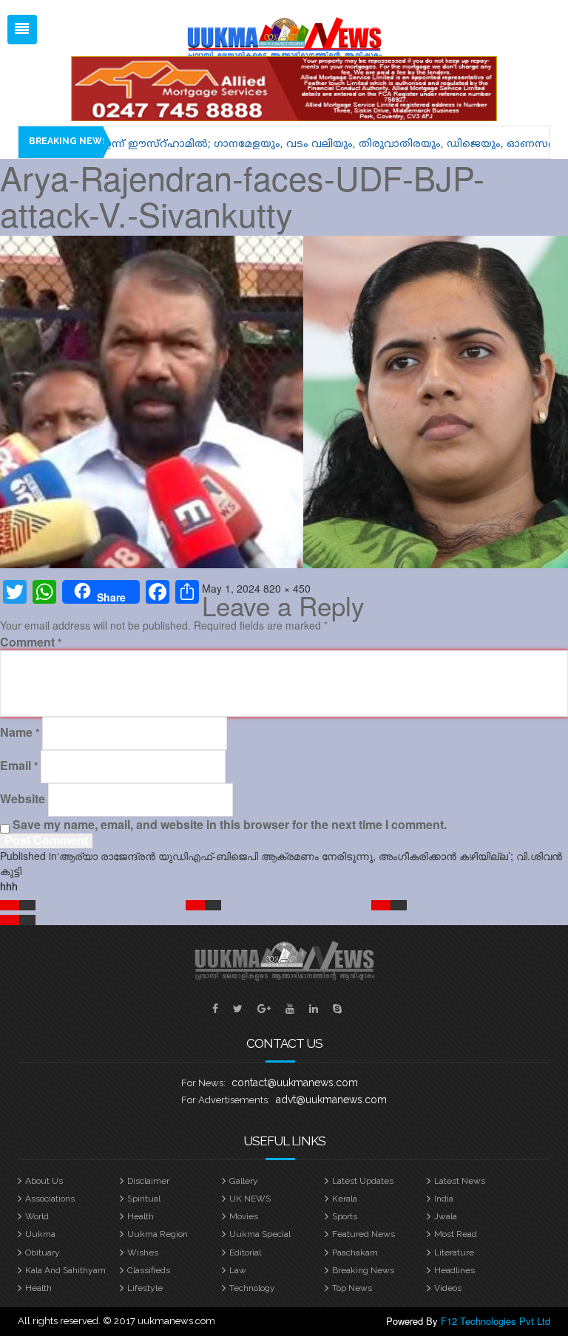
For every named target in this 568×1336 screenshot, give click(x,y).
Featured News (363, 1234)
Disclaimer (148, 1181)
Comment (30, 642)
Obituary (42, 1252)
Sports (344, 1216)
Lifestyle (145, 1288)
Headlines (454, 1270)
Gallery (243, 1181)
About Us (44, 1181)
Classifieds (148, 1270)
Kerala (344, 1198)
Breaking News (363, 1270)
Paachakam (355, 1252)
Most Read (455, 1234)
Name (19, 732)
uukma (40, 1234)
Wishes (142, 1252)
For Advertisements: (225, 1099)
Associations (50, 1198)
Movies (243, 1216)
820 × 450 (287, 588)
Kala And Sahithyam (65, 1270)
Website (22, 799)
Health (140, 1216)
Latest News (459, 1181)
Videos (448, 1288)
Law (237, 1270)
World (37, 1216)
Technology (252, 1288)
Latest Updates (362, 1181)
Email (19, 765)
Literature (454, 1252)
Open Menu (22, 29)
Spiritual (143, 1198)
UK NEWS (250, 1198)
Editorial (245, 1252)
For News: (203, 1082)
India (443, 1198)
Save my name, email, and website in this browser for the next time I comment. (230, 825)
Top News (352, 1288)
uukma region (157, 1234)
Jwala (445, 1216)
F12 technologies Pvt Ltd (495, 1321)
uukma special (260, 1234)
